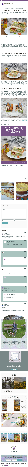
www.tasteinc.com (24, 120)
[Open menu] (26, 3)
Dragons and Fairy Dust (10, 241)
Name (3, 220)
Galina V (5, 233)
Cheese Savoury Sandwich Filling (11, 408)
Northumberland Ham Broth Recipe (11, 402)
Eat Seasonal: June (3, 200)
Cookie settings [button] (3, 465)
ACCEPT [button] (6, 465)
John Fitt (5, 304)
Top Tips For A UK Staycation (20, 390)
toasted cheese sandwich (10, 48)
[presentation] (7, 191)
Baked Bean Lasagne (4, 177)
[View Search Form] (1, 0)
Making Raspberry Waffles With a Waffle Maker (21, 177)
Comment (3, 209)
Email (16, 220)
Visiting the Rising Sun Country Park (8, 391)
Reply (25, 232)
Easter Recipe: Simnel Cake (19, 200)
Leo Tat (5, 269)
